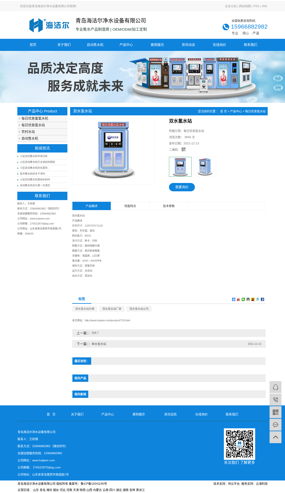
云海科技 (262, 483)
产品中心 (126, 45)
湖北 (119, 490)
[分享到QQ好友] (248, 299)
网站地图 (245, 6)
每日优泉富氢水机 (34, 118)
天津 (76, 490)
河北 (63, 490)
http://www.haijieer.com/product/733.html (107, 320)
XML (265, 6)
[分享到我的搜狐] (253, 299)
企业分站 (231, 6)
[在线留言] (275, 425)
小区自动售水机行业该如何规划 (37, 162)
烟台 (56, 490)
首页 (33, 45)
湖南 (126, 490)
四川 (112, 490)
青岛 (42, 490)
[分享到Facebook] (262, 299)
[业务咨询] (275, 387)
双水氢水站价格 (84, 308)
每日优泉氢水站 (33, 125)
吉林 (132, 490)
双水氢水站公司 (139, 308)
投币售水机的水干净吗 (32, 173)
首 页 (223, 111)
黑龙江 (140, 490)
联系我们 (250, 45)
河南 (69, 490)
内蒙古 (97, 490)
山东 (36, 490)
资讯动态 (188, 45)
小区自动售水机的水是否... (34, 167)
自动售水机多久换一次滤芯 (35, 185)
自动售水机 (95, 45)
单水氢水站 (99, 343)
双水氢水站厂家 (111, 308)
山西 (89, 490)
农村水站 (28, 132)
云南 (105, 490)
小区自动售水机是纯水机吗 (35, 179)
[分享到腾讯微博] (258, 299)
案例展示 (157, 45)
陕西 (83, 490)
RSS (256, 6)
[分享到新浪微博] (238, 299)
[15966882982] (275, 400)
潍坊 (49, 490)
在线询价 (219, 45)
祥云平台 (234, 483)
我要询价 (182, 187)
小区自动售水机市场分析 (34, 156)
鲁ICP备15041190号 (94, 483)
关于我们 (64, 45)
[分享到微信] (243, 299)
